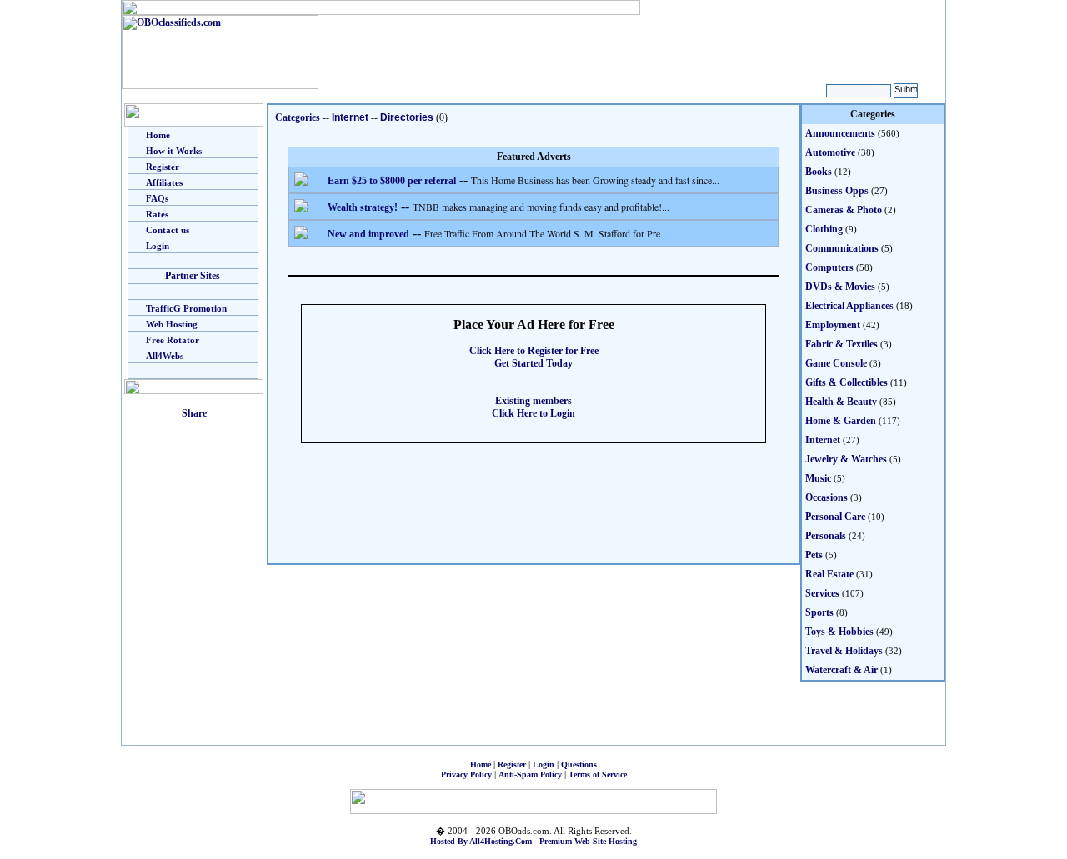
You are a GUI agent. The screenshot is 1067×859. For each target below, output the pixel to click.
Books (818, 171)
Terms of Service (598, 774)
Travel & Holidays (844, 651)
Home (158, 135)
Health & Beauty (841, 401)
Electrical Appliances (849, 306)
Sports (819, 612)
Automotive (830, 152)
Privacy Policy (466, 774)
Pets (814, 555)
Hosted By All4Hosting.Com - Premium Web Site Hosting (533, 841)
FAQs (157, 198)
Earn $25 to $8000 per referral (392, 181)
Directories (406, 117)
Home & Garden (840, 421)
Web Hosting (172, 324)
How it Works (174, 151)
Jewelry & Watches (846, 459)
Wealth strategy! (363, 207)
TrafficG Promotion (186, 308)
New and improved (368, 234)
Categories (297, 117)
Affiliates (164, 182)
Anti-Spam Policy (530, 774)
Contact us (167, 230)
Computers (829, 267)
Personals (825, 536)
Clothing (824, 229)
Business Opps (837, 191)
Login (157, 246)
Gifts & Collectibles (846, 382)
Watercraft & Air (841, 670)
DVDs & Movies (840, 286)
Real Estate (829, 574)
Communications (842, 248)
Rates (157, 214)
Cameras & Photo (843, 210)
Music (818, 478)
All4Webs (164, 356)
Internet (350, 117)
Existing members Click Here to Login (533, 407)
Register (162, 167)
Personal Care (835, 516)
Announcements (840, 133)
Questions (579, 764)
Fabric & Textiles (841, 344)
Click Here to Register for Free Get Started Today (534, 357)
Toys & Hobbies (839, 631)
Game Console (836, 363)
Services (822, 593)
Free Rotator (172, 340)
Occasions (826, 497)
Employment (832, 325)
